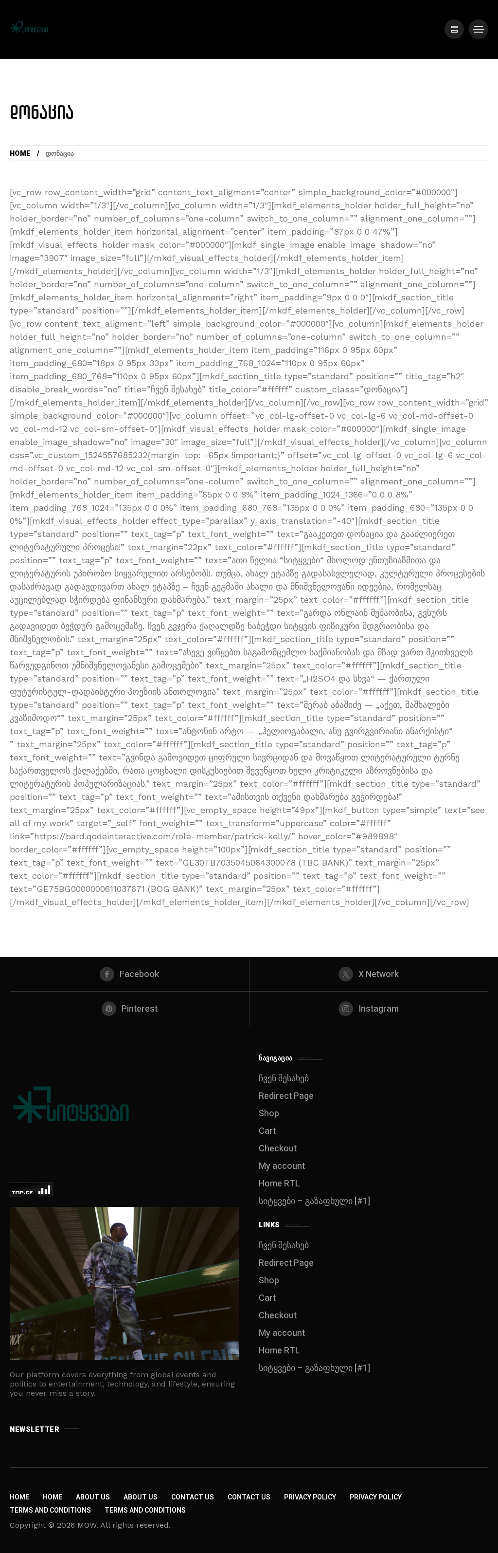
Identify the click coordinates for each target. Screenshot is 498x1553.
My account (282, 1166)
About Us (93, 1497)
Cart (267, 1131)
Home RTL (279, 1183)
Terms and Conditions (50, 1510)
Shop (269, 1113)
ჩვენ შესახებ (284, 1078)
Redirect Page (286, 1096)
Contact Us (192, 1497)
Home (20, 153)
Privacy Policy (310, 1497)
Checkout (278, 1148)
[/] (454, 29)
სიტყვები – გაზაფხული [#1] (314, 1201)
